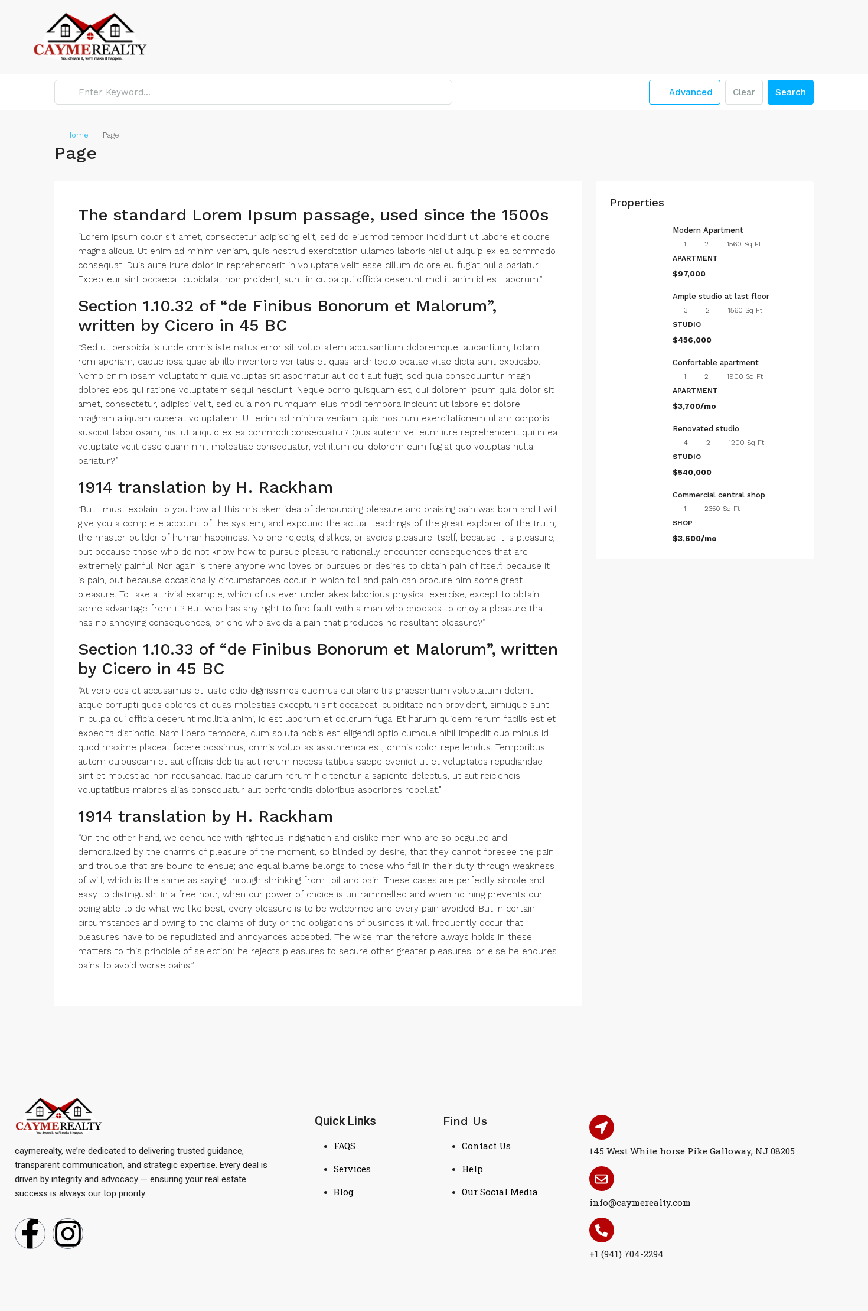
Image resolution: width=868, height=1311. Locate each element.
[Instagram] (68, 1233)
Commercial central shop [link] (719, 494)
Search (790, 92)
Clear (744, 92)
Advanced (689, 92)
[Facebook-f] (30, 1233)
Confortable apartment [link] (716, 362)
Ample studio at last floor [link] (721, 296)
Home (77, 135)
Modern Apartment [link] (708, 230)
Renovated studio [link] (706, 428)
